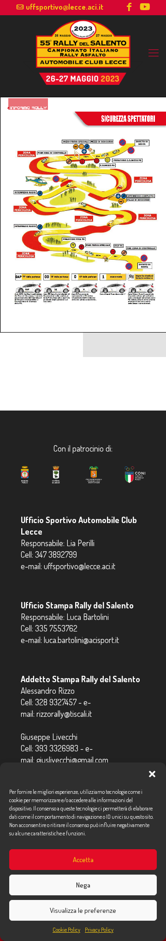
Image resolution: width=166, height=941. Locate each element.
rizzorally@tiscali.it (64, 714)
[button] (152, 774)
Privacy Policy (99, 929)
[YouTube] (144, 7)
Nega (83, 885)
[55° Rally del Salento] (83, 60)
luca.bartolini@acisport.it (81, 640)
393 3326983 (56, 748)
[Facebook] (129, 7)
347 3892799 (56, 554)
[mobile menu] (153, 52)
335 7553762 (56, 628)
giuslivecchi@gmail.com (72, 760)
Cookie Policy (66, 929)
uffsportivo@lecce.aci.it (64, 7)
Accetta (83, 859)
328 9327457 (56, 702)
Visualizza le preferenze (83, 910)
